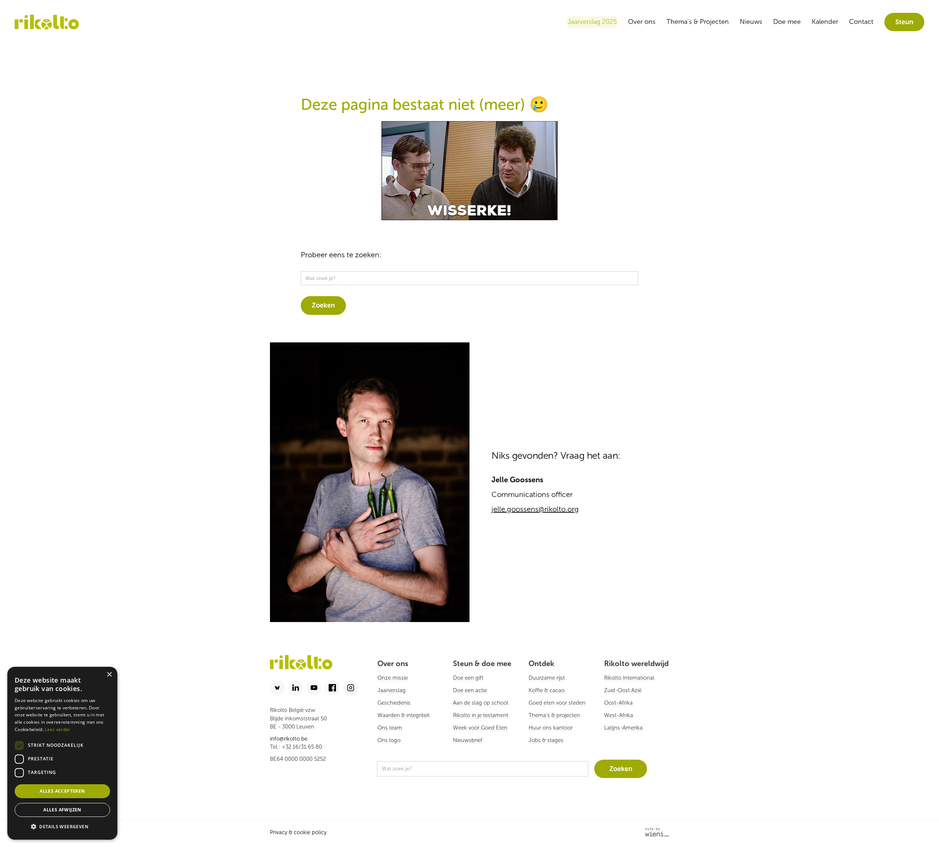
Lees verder (57, 729)
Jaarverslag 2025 (592, 21)
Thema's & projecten (554, 715)
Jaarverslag (391, 690)
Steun (904, 22)
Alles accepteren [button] (62, 791)
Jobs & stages (546, 740)
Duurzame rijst (547, 678)
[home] (47, 22)
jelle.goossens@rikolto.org (535, 509)
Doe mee (787, 21)
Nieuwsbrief (467, 740)
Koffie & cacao (547, 690)
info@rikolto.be (288, 739)
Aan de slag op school (480, 703)
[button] (62, 827)
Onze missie (392, 678)
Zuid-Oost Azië (623, 690)
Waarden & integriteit (403, 715)
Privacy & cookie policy (298, 832)
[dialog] (62, 753)
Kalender (825, 21)
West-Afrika (618, 715)
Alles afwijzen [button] (62, 810)
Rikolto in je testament (480, 715)
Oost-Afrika (618, 703)
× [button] (109, 674)
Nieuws (751, 21)
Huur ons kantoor (551, 728)
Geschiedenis (393, 703)
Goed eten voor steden (557, 703)
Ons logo (389, 740)
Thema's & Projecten (697, 21)
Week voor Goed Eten (480, 728)
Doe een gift (468, 678)
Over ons (641, 21)
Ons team (389, 728)
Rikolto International (629, 678)
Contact (861, 21)
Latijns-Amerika (623, 728)
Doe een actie (470, 690)
